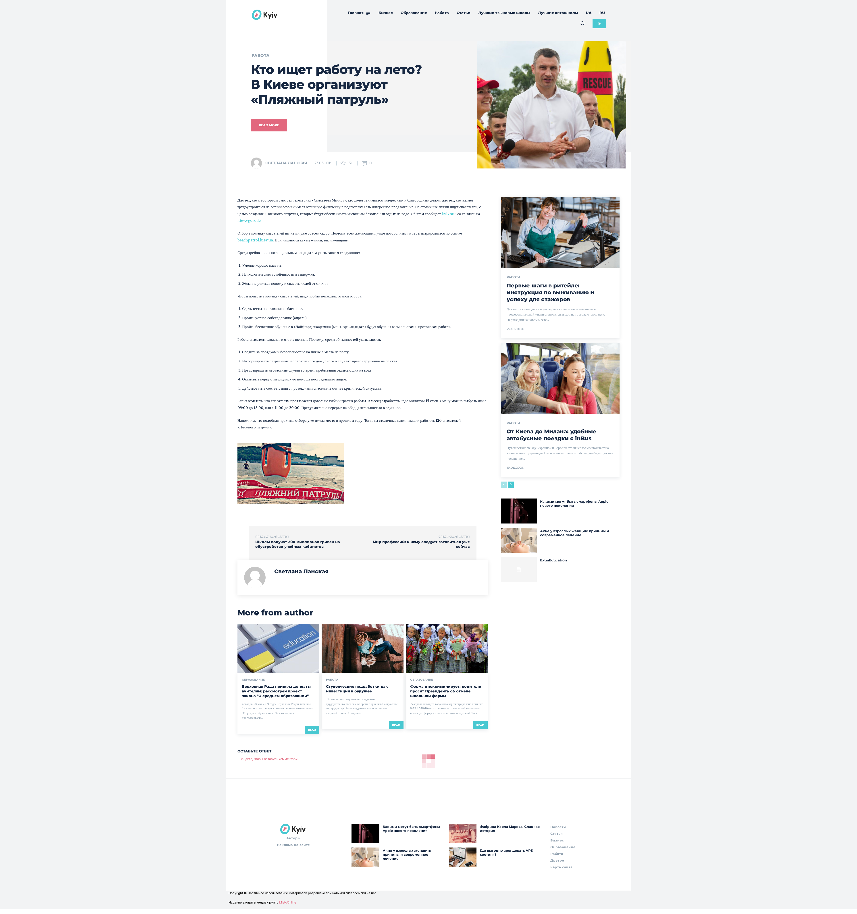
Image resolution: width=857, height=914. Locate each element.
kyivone (449, 213)
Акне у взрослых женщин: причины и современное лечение (574, 533)
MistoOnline (287, 902)
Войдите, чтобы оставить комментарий (269, 759)
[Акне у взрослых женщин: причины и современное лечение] (519, 540)
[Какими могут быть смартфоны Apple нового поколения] (519, 511)
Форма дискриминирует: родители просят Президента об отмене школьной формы (445, 691)
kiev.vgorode (249, 220)
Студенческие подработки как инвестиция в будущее (357, 688)
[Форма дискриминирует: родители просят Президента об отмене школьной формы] (447, 648)
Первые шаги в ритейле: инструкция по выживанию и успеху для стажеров (550, 292)
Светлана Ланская (286, 163)
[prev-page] (504, 485)
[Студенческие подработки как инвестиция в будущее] (363, 648)
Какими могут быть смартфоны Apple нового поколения (574, 503)
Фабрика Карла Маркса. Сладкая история (510, 829)
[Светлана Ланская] (258, 163)
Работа (261, 56)
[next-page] (511, 485)
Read (312, 729)
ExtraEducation (553, 560)
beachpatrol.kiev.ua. (255, 240)
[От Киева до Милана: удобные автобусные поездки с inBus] (560, 378)
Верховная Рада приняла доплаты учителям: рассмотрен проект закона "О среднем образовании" (276, 691)
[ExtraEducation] (519, 569)
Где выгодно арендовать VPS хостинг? (506, 852)
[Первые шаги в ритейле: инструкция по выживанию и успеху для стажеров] (560, 232)
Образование (253, 679)
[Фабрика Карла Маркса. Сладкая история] (463, 833)
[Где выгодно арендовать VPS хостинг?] (463, 857)
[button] (582, 23)
